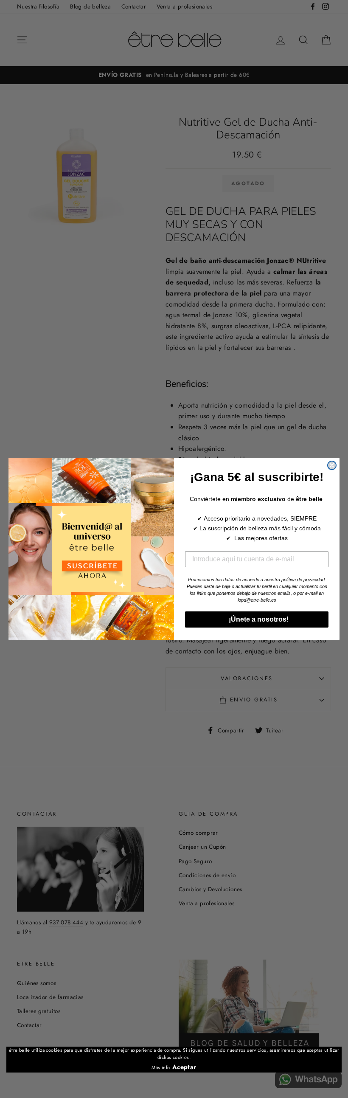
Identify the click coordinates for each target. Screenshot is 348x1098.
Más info (161, 1067)
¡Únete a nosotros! (257, 619)
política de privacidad (303, 579)
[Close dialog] (332, 465)
